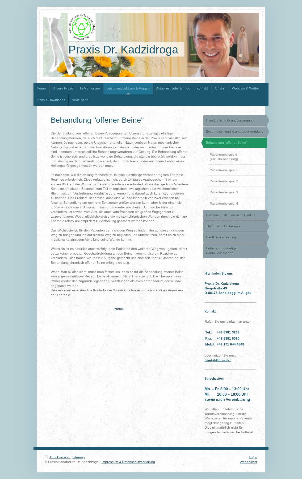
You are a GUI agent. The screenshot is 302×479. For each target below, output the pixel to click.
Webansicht (248, 462)
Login (253, 457)
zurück (119, 309)
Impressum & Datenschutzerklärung (128, 462)
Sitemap (78, 457)
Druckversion (60, 457)
